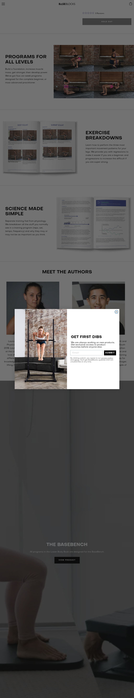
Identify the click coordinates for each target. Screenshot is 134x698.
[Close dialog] (116, 311)
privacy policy (107, 358)
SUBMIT (110, 353)
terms (76, 360)
